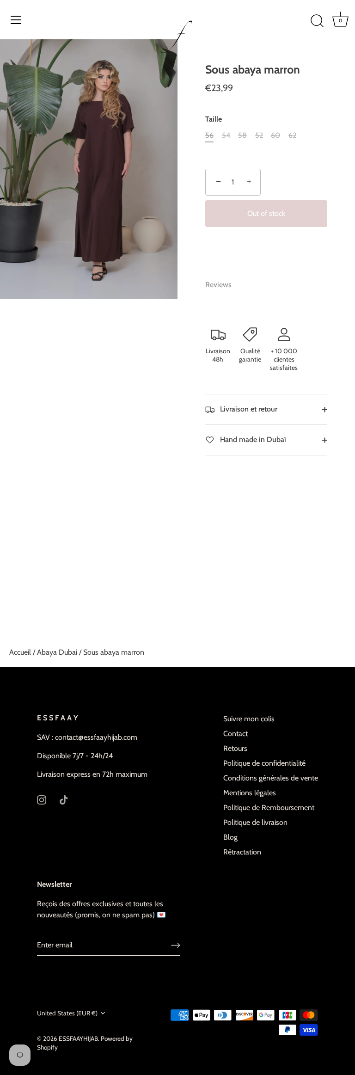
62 (292, 135)
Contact (235, 733)
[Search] (317, 21)
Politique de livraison (255, 822)
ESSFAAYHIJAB (78, 1038)
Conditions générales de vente (270, 778)
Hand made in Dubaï (252, 439)
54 (226, 135)
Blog (230, 837)
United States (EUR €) (67, 1013)
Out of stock (266, 213)
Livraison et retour (247, 409)
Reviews (218, 284)
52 (259, 135)
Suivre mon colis (249, 718)
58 (242, 135)
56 (209, 135)
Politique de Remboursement (268, 807)
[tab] (223, 284)
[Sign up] (175, 945)
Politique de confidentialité (264, 763)
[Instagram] (41, 799)
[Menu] (16, 20)
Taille (213, 119)
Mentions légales (249, 792)
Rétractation (242, 852)
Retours (235, 748)
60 (275, 135)
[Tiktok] (63, 799)
